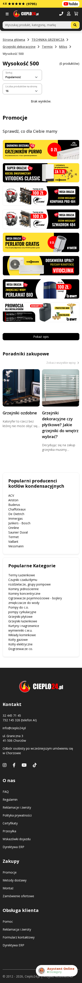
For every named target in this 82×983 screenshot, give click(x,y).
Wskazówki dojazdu (17, 839)
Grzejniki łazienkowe (22, 621)
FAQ (6, 792)
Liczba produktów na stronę (21, 86)
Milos (63, 47)
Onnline (13, 528)
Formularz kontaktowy (19, 937)
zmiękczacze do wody (23, 603)
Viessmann (16, 546)
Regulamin (10, 799)
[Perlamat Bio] (41, 288)
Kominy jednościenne (23, 589)
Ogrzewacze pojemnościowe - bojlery (35, 598)
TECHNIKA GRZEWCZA (47, 40)
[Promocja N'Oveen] (41, 242)
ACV (11, 495)
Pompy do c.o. (18, 607)
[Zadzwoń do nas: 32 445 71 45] (61, 14)
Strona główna (14, 40)
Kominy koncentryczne (24, 593)
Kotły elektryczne (20, 644)
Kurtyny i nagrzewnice (23, 626)
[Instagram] (5, 765)
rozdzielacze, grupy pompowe (29, 584)
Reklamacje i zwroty (17, 807)
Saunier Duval (18, 532)
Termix (47, 47)
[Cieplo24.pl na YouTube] (70, 4)
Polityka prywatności (17, 815)
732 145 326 (11, 720)
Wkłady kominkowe (22, 635)
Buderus (14, 505)
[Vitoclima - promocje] (41, 265)
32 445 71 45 (12, 715)
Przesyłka (9, 831)
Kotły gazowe (18, 639)
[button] (69, 14)
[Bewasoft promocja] (41, 312)
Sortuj (8, 72)
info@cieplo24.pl (14, 728)
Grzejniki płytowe (20, 616)
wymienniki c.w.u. (20, 630)
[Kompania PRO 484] (41, 195)
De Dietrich (16, 514)
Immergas (15, 518)
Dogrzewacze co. (20, 649)
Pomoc (8, 921)
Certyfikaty (10, 823)
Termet (13, 537)
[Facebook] (14, 765)
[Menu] (8, 14)
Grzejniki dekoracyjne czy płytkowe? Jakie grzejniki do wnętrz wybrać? (60, 424)
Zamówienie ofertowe (18, 896)
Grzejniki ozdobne (20, 412)
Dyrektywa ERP (13, 847)
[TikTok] (35, 765)
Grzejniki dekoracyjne (19, 47)
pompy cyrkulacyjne (22, 612)
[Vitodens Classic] (41, 172)
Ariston (13, 500)
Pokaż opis (41, 337)
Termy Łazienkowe (21, 575)
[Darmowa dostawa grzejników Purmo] (41, 149)
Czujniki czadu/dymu (22, 580)
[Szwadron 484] (41, 219)
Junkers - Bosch (19, 523)
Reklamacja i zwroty (17, 929)
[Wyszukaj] (75, 25)
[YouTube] (24, 765)
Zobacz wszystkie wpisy (61, 363)
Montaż (8, 888)
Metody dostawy (14, 880)
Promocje (10, 872)
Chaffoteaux (17, 509)
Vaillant (13, 541)
